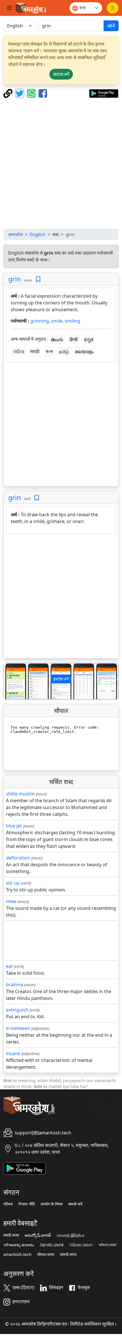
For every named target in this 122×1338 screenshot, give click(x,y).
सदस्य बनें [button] (61, 74)
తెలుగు (57, 339)
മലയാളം (84, 351)
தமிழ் (64, 351)
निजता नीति (26, 1204)
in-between (18, 1028)
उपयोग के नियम (51, 1204)
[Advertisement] (61, 163)
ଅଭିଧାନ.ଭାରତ (81, 1245)
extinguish (17, 1010)
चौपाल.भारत (45, 1254)
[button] (12, 681)
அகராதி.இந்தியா (70, 1235)
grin (14, 278)
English (37, 234)
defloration (18, 858)
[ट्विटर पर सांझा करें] (20, 93)
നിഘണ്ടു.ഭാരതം (18, 1245)
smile (56, 321)
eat (9, 966)
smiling (72, 321)
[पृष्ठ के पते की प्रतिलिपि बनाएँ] (8, 93)
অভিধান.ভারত (107, 1245)
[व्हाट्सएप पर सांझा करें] (32, 93)
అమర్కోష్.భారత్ (38, 1235)
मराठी (34, 351)
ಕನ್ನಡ (88, 339)
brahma (14, 984)
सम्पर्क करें (75, 1204)
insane (13, 1053)
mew (11, 901)
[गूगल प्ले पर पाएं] (104, 93)
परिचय (8, 1204)
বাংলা (49, 351)
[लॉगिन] (113, 8)
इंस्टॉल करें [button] (61, 679)
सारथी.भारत (68, 1254)
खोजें (111, 26)
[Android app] (24, 1168)
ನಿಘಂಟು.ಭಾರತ (52, 1245)
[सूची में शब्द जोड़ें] (38, 279)
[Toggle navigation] (9, 7)
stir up (13, 883)
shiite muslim (20, 794)
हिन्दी (74, 339)
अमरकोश (15, 234)
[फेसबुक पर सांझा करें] (42, 93)
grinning (39, 321)
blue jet (14, 826)
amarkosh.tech (17, 1254)
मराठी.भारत (11, 1235)
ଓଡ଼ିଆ (18, 351)
